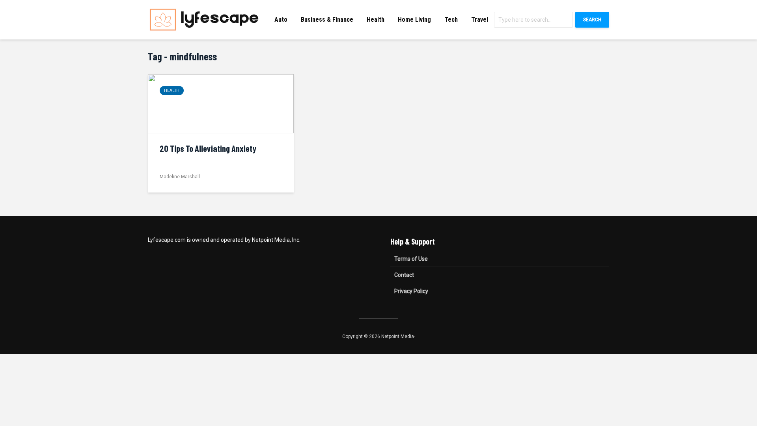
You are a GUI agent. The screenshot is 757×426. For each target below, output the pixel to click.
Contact (404, 275)
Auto (280, 19)
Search (592, 19)
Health (375, 19)
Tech (451, 19)
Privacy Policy (411, 291)
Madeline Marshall (180, 176)
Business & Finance (327, 19)
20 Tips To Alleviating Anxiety (208, 148)
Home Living (414, 19)
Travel (479, 19)
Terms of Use (411, 259)
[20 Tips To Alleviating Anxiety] (221, 103)
